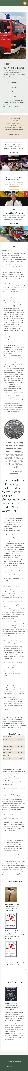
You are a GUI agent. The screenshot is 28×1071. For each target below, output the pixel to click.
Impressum (18, 1061)
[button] (14, 82)
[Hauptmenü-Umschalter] (25, 3)
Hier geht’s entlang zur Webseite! (11, 106)
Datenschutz (10, 1061)
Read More (13, 152)
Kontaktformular (13, 134)
